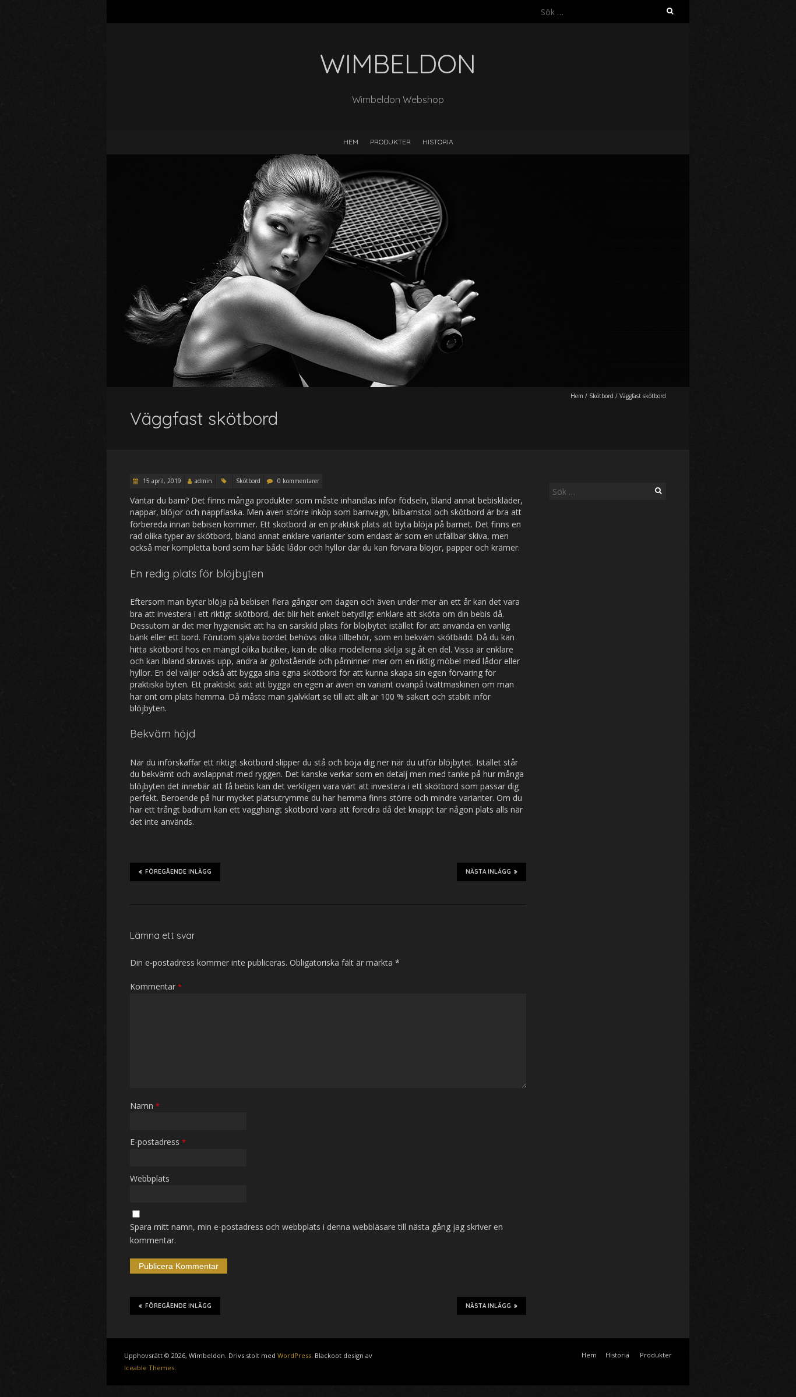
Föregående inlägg (178, 871)
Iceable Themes (149, 1367)
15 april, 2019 (161, 481)
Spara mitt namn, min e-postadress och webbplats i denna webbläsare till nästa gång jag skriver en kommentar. (316, 1233)
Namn (145, 1105)
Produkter (390, 141)
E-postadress (158, 1141)
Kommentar (156, 986)
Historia (437, 141)
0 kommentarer (298, 481)
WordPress (294, 1355)
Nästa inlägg (488, 871)
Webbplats (150, 1178)
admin (203, 481)
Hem (350, 141)
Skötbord (601, 396)
